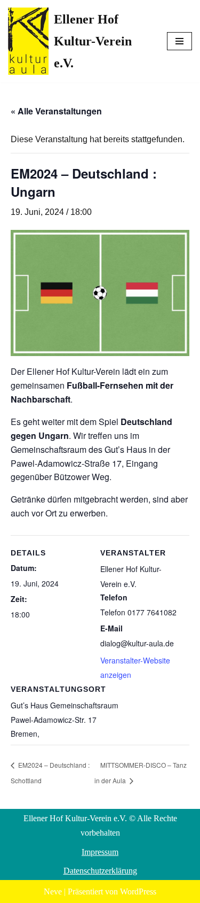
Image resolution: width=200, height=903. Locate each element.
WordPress (138, 891)
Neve (53, 891)
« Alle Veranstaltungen (56, 111)
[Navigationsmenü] (179, 41)
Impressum (100, 851)
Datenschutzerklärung (100, 870)
